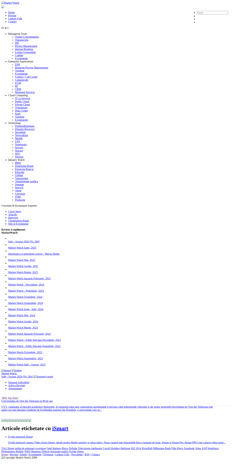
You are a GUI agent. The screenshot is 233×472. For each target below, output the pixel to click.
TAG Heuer (7, 448)
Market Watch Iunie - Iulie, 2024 (25, 309)
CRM (18, 89)
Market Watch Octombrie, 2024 (25, 296)
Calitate (19, 55)
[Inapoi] (6, 370)
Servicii (19, 187)
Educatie (19, 172)
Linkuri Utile (15, 18)
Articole (12, 214)
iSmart (60, 428)
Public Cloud (22, 101)
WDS (27, 451)
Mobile (19, 138)
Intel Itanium (54, 448)
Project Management (26, 46)
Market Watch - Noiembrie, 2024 (26, 290)
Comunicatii (21, 79)
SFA (17, 153)
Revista (12, 15)
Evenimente (21, 58)
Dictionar (48, 454)
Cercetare (20, 193)
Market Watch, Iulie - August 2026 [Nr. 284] (17, 375)
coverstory (41, 448)
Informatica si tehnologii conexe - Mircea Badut (34, 253)
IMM (18, 162)
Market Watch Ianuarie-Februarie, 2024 (29, 333)
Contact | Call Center (26, 76)
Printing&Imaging (24, 126)
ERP (17, 64)
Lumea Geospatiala (25, 52)
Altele (18, 190)
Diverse (19, 156)
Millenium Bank (162, 448)
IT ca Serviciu (22, 98)
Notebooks (21, 144)
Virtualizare (21, 107)
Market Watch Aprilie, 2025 (23, 266)
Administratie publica (26, 181)
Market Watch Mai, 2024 (21, 315)
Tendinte (19, 70)
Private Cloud (22, 104)
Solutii (23, 454)
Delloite (73, 448)
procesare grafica (59, 451)
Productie (20, 199)
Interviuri (13, 217)
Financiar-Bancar (24, 169)
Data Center (21, 110)
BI (16, 86)
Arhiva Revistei (16, 385)
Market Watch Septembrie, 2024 (25, 303)
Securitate (20, 132)
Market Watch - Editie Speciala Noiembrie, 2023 (34, 346)
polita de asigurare (25, 448)
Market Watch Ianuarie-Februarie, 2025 (29, 278)
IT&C (18, 196)
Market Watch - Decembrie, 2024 (26, 284)
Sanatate (19, 184)
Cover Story (14, 211)
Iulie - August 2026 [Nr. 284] (24, 241)
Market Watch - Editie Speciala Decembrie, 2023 (34, 340)
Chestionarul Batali (18, 220)
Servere (19, 147)
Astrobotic (189, 448)
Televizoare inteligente (90, 448)
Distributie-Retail (24, 166)
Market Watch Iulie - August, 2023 (27, 364)
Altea (198, 448)
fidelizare (125, 448)
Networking (21, 135)
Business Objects (40, 451)
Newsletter (77, 454)
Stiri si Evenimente (18, 223)
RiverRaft (147, 448)
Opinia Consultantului (27, 36)
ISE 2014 (136, 448)
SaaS (17, 113)
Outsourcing (21, 39)
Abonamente (15, 388)
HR (17, 43)
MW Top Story (10, 397)
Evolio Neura (76, 451)
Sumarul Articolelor (18, 382)
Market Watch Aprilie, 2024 (23, 321)
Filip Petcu (177, 448)
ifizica (65, 448)
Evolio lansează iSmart (20, 436)
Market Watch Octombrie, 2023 (25, 352)
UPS (17, 141)
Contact (12, 21)
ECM (18, 83)
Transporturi (21, 178)
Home (11, 12)
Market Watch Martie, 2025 (23, 272)
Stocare (19, 150)
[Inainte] (17, 370)
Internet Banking (24, 49)
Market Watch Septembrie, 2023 (25, 358)
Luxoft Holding (111, 448)
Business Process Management (31, 67)
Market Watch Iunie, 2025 (22, 247)
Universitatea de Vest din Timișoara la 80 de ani (27, 401)
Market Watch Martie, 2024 (23, 327)
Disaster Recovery (25, 129)
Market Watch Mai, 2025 (21, 260)
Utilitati (19, 175)
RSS (87, 454)
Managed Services (25, 92)
